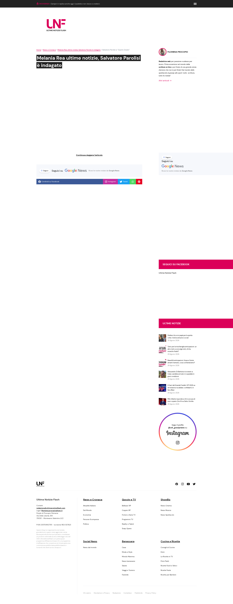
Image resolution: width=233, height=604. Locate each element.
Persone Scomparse (91, 519)
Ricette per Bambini (168, 575)
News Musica (166, 510)
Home (38, 50)
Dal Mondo (87, 510)
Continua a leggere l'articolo (89, 155)
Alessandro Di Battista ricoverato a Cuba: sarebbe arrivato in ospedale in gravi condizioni (181, 374)
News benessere (128, 561)
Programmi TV (127, 519)
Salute (124, 566)
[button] (195, 4)
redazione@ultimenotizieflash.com (50, 508)
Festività (125, 575)
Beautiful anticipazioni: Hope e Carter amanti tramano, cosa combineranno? (181, 361)
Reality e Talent (128, 524)
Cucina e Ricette (170, 541)
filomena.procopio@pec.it (51, 511)
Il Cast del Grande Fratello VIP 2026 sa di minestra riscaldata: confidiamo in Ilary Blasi (181, 387)
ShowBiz (165, 499)
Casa (124, 547)
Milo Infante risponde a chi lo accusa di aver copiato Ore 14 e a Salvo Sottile (181, 400)
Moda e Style (127, 552)
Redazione (117, 593)
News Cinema (166, 506)
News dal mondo (89, 547)
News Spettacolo (167, 515)
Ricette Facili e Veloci (169, 566)
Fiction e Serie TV (128, 515)
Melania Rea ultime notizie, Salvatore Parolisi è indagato (79, 50)
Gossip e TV (129, 499)
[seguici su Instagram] (182, 484)
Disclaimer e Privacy (102, 593)
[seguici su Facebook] (176, 484)
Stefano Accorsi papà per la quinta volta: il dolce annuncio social (180, 336)
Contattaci (128, 593)
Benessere (128, 541)
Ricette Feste (166, 570)
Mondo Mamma (128, 556)
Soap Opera (126, 528)
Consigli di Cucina (168, 547)
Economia (87, 515)
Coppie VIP (126, 510)
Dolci (163, 552)
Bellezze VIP (126, 506)
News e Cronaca (49, 50)
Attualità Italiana (89, 506)
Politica (86, 524)
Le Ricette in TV (167, 556)
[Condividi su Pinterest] (139, 181)
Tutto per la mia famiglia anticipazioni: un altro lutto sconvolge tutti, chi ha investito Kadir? (182, 349)
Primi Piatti (165, 561)
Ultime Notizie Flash (167, 273)
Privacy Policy (150, 593)
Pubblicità (138, 593)
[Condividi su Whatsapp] (133, 181)
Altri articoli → (165, 80)
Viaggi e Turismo (128, 570)
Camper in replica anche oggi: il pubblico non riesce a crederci (75, 4)
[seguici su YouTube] (188, 484)
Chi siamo (87, 593)
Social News (90, 541)
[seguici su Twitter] (194, 484)
